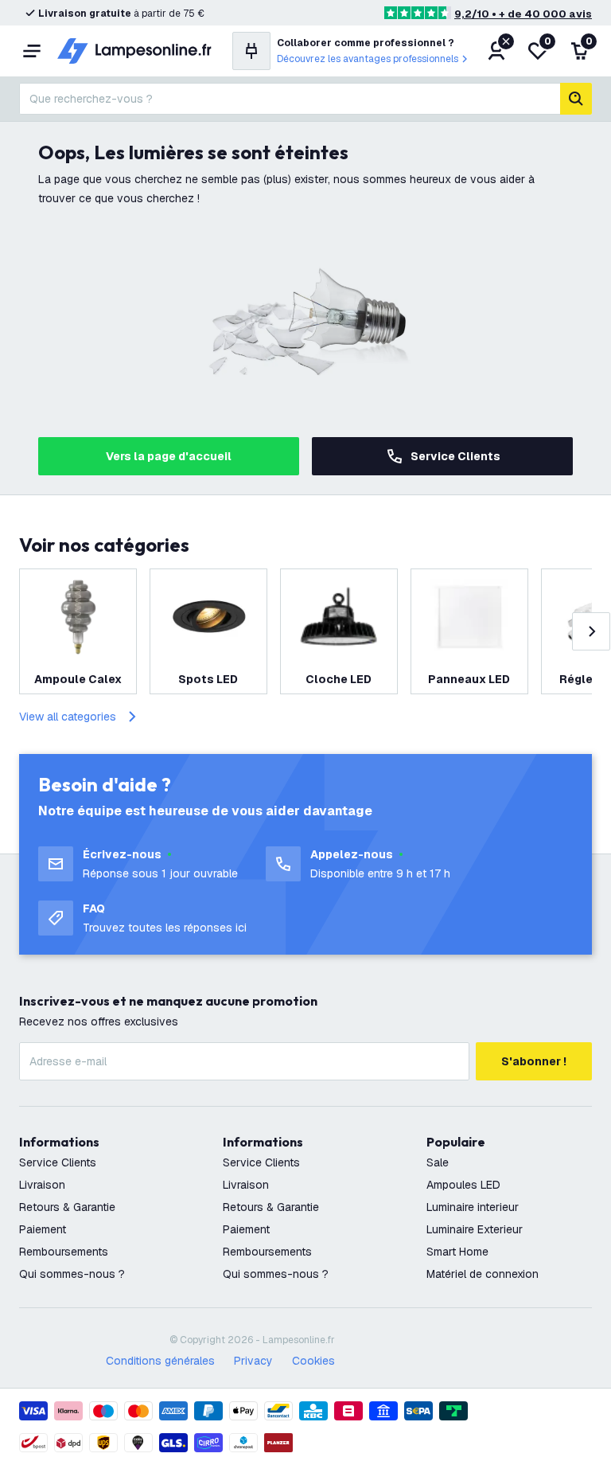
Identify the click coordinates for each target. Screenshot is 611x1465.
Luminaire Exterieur (474, 1229)
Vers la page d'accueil (169, 456)
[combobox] (289, 99)
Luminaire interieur (472, 1207)
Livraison (42, 1185)
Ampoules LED (463, 1185)
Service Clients (455, 456)
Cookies (313, 1361)
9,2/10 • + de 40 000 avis (523, 14)
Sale (437, 1162)
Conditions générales (160, 1361)
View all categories (67, 716)
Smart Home (457, 1251)
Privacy (253, 1361)
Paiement (42, 1229)
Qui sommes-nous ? (72, 1274)
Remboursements (63, 1251)
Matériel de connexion (482, 1274)
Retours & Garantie (67, 1207)
